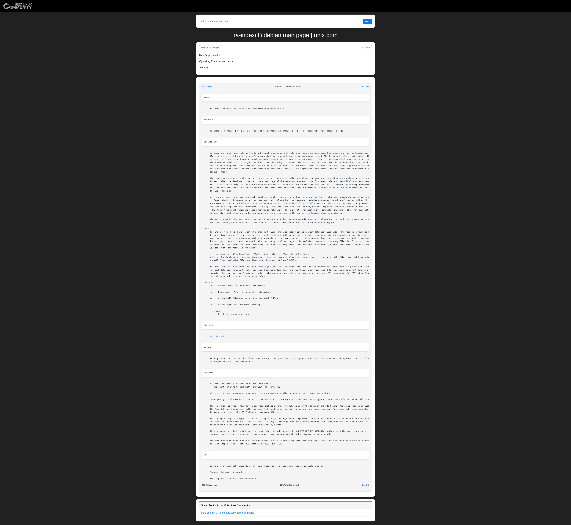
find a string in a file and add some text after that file (227, 512)
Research (365, 48)
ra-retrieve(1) (218, 336)
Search (367, 21)
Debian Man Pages (210, 48)
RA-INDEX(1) (208, 86)
